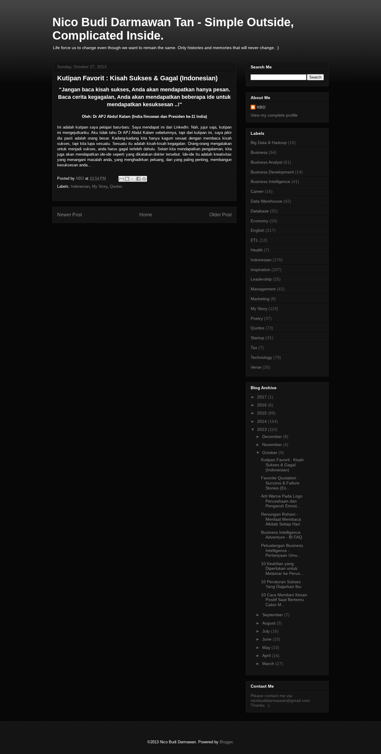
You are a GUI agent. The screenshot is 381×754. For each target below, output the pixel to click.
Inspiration (260, 269)
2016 (262, 405)
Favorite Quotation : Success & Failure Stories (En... (280, 482)
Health (257, 250)
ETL (254, 240)
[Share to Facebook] (138, 179)
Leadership (261, 279)
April (267, 655)
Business (259, 152)
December (272, 436)
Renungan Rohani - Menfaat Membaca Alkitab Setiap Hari (281, 519)
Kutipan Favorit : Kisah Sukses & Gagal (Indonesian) (282, 464)
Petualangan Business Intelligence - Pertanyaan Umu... (282, 550)
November (272, 444)
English (257, 230)
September (273, 614)
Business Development (272, 172)
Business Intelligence (270, 181)
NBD (261, 107)
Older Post (220, 214)
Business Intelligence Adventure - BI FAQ (281, 535)
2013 (262, 429)
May (266, 647)
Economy (259, 220)
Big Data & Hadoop (269, 142)
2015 (262, 413)
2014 (262, 421)
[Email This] (121, 179)
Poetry (257, 318)
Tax (254, 347)
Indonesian (80, 186)
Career (257, 191)
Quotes (116, 186)
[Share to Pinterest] (144, 179)
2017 (262, 397)
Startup (257, 337)
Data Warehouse (266, 201)
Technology (261, 357)
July (266, 631)
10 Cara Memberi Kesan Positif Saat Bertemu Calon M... (284, 599)
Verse (256, 367)
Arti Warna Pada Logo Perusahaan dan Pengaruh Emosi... (281, 501)
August (269, 623)
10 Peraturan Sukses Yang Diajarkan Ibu (281, 584)
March (268, 663)
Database (260, 211)
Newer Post (69, 214)
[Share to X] (133, 179)
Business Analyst (266, 162)
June (267, 639)
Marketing (260, 298)
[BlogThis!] (127, 179)
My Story (99, 186)
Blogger (226, 742)
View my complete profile (274, 115)
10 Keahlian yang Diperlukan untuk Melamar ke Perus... (282, 568)
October (270, 452)
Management (263, 289)
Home (145, 214)
